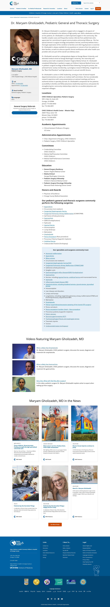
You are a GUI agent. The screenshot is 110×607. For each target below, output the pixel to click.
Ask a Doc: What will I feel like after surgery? (51, 381)
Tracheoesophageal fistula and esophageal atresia (62, 319)
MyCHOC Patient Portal (68, 555)
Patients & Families (21, 8)
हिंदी (84, 591)
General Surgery (24, 17)
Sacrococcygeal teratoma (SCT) (56, 316)
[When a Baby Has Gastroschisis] (23, 361)
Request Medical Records (69, 552)
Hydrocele (49, 280)
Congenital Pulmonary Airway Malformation (58, 214)
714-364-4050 (19, 83)
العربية (68, 591)
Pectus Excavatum (50, 237)
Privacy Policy (86, 559)
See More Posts (55, 524)
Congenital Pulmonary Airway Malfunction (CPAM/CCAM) (65, 265)
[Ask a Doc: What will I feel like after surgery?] (23, 378)
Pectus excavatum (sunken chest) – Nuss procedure (63, 309)
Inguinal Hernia (49, 225)
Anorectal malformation (54, 253)
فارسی (54, 591)
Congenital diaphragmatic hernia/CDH (58, 263)
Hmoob (80, 591)
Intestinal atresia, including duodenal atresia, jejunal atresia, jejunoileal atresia (70, 285)
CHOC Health (18, 459)
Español (21, 591)
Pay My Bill (65, 550)
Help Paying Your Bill (88, 562)
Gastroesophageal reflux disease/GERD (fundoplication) (64, 272)
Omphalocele (48, 234)
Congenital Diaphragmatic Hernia (55, 211)
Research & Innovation (49, 8)
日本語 (64, 591)
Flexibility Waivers (87, 564)
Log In (92, 8)
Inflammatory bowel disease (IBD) (57, 282)
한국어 (43, 591)
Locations (59, 8)
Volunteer (65, 557)
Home (11, 17)
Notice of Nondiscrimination (90, 552)
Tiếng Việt (32, 591)
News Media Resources (49, 552)
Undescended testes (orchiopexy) (57, 326)
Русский (59, 591)
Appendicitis (48, 207)
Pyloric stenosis (51, 314)
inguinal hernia (63, 277)
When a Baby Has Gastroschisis (47, 364)
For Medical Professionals (34, 8)
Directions (45, 548)
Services (12, 8)
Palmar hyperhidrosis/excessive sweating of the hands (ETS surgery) (68, 305)
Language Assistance (88, 555)
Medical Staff (17, 17)
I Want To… (75, 3)
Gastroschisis (48, 218)
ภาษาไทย (89, 591)
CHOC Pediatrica (77, 459)
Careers (87, 8)
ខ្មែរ (76, 591)
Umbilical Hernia (49, 241)
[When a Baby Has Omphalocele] (23, 345)
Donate (98, 8)
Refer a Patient (24, 112)
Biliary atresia (50, 258)
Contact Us (45, 546)
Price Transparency (87, 557)
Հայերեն (49, 591)
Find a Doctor (79, 8)
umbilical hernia (74, 277)
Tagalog (38, 591)
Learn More (77, 13)
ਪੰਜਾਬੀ (73, 591)
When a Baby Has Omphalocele (47, 348)
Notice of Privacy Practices (89, 550)
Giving (44, 557)
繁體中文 (27, 591)
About (65, 8)
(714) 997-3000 (13, 560)
